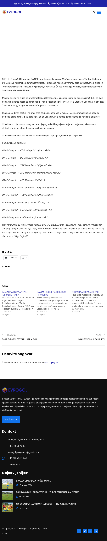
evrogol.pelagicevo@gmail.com (32, 3)
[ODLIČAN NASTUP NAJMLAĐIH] (89, 302)
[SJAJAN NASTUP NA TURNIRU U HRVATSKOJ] (54, 303)
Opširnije (11, 419)
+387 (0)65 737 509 (60, 3)
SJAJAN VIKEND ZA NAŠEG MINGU (33, 480)
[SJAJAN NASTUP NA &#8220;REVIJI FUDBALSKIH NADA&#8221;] (19, 303)
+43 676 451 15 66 (82, 3)
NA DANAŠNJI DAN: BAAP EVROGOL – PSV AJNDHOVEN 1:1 (46, 504)
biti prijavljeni (51, 362)
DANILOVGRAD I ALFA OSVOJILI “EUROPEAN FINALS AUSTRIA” (47, 492)
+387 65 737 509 (16, 446)
